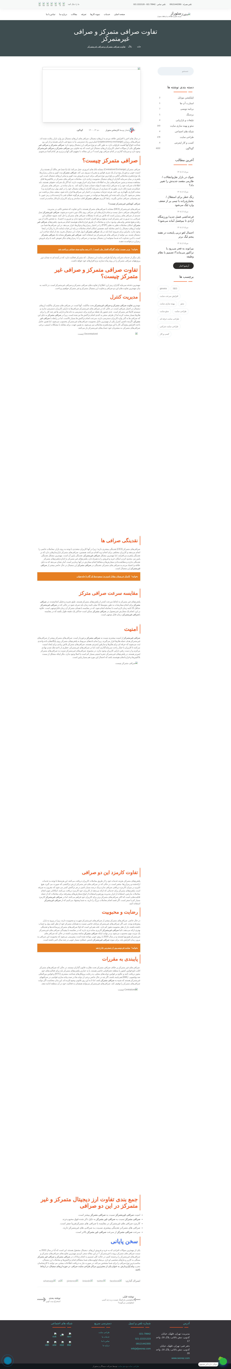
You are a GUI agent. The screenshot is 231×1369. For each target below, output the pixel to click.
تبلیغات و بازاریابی (185, 120)
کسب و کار (164, 334)
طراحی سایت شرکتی (169, 326)
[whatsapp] (223, 1361)
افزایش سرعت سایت (169, 296)
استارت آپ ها (187, 103)
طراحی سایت (187, 137)
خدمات (107, 14)
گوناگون (80, 130)
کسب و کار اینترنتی (184, 142)
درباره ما (63, 14)
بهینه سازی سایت (167, 303)
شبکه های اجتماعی (184, 131)
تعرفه (83, 14)
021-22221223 (143, 1338)
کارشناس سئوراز (112, 130)
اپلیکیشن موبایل (186, 97)
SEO (175, 288)
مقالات (74, 14)
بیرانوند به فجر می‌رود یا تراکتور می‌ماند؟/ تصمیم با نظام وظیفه (176, 252)
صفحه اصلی (119, 14)
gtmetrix (163, 288)
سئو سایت (164, 311)
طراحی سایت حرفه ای (169, 319)
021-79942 (145, 1333)
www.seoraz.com (181, 1358)
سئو (182, 303)
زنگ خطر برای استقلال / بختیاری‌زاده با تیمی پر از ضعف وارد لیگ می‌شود (176, 200)
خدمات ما (105, 1337)
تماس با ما (50, 14)
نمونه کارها (95, 14)
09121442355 (143, 1343)
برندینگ (190, 114)
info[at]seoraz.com (141, 1348)
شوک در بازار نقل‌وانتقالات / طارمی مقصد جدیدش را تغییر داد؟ (177, 181)
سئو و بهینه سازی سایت (182, 125)
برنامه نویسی (187, 109)
